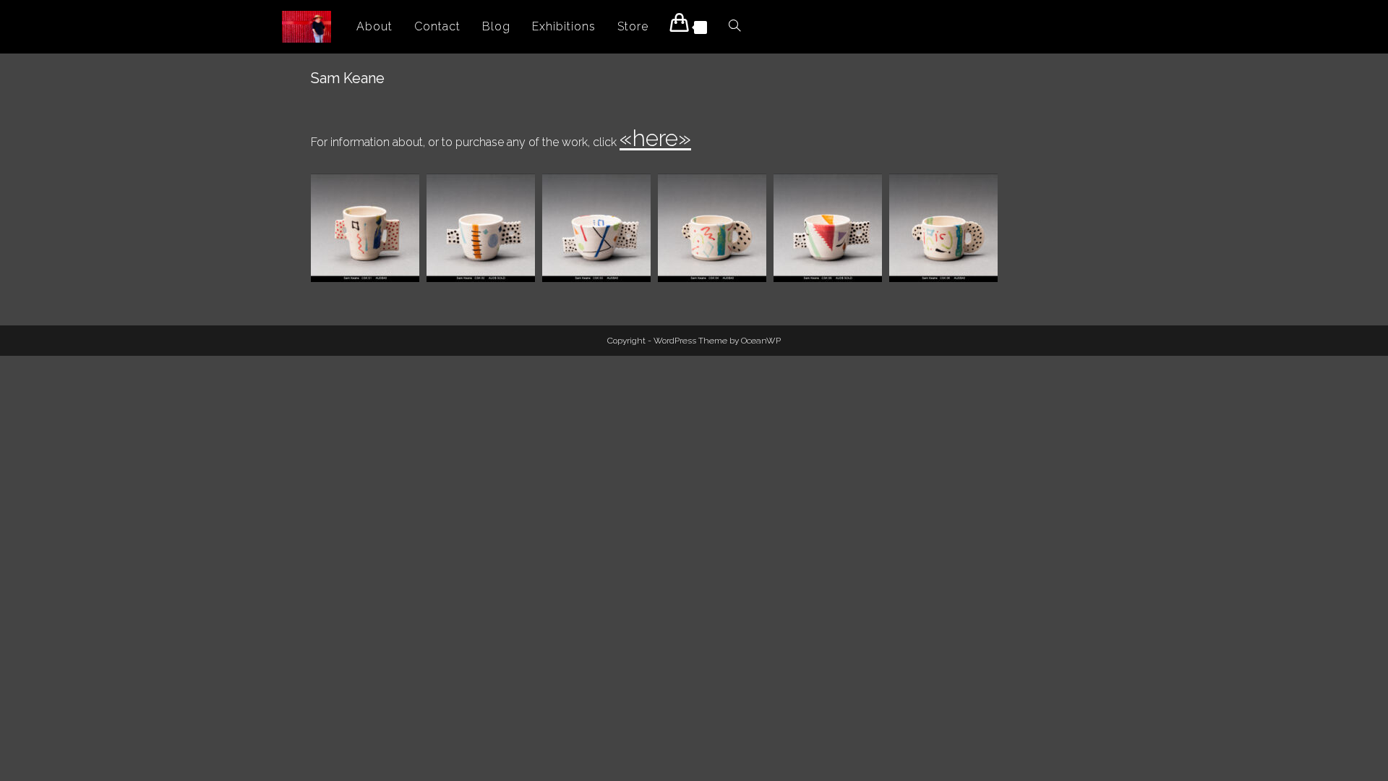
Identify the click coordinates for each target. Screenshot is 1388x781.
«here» (655, 137)
